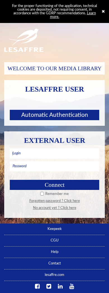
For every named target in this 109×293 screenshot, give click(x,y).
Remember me (57, 194)
